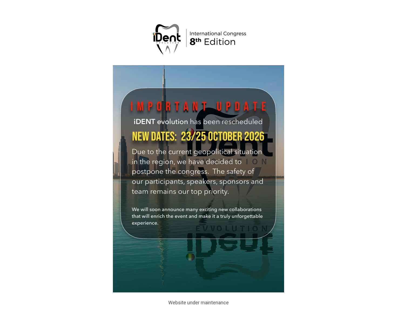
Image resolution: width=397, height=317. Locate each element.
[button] (387, 3)
